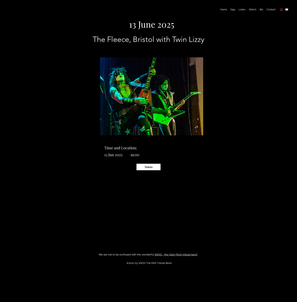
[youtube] (286, 9)
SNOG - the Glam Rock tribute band (176, 254)
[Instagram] (281, 9)
